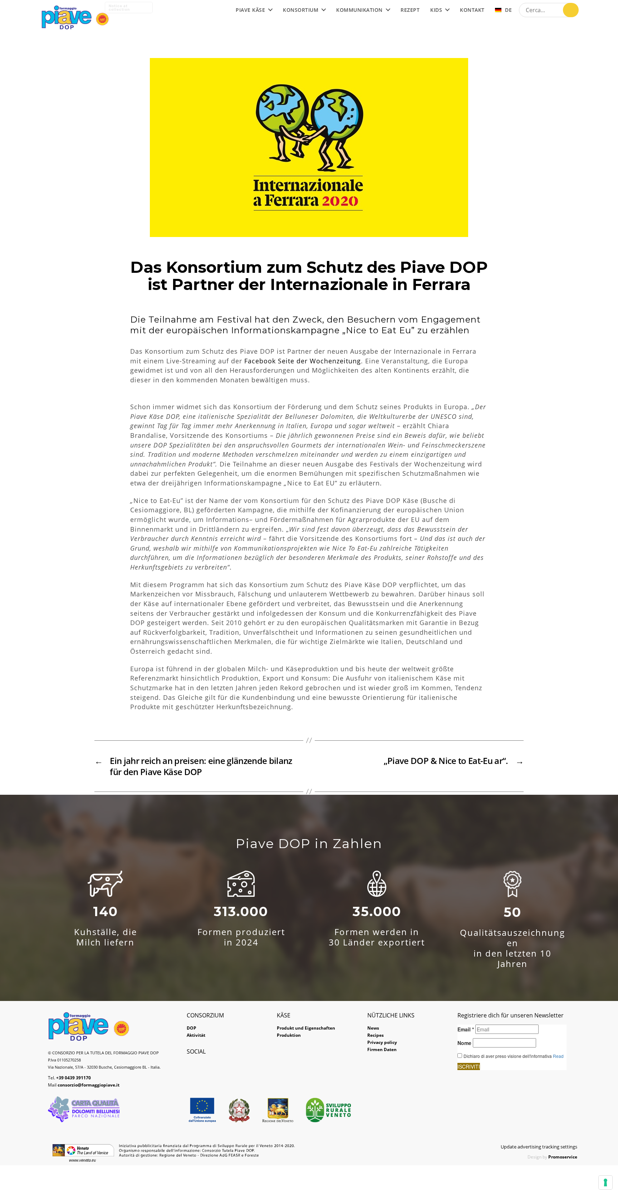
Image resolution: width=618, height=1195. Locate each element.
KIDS (436, 10)
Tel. (69, 1078)
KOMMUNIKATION (359, 10)
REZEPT (410, 10)
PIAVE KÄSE (250, 10)
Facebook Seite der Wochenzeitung (302, 361)
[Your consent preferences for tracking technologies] (605, 1182)
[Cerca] (571, 10)
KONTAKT (472, 10)
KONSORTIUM (300, 10)
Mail (83, 1085)
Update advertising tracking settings (539, 1146)
